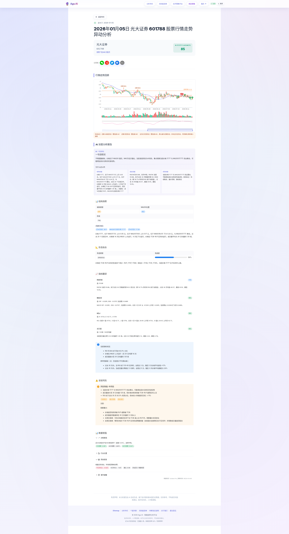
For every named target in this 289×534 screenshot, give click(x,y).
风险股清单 (143, 511)
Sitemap (116, 511)
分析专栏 (125, 511)
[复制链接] (122, 63)
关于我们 (164, 511)
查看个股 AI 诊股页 (103, 52)
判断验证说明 (154, 511)
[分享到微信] (102, 63)
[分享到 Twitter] (112, 63)
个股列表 (133, 511)
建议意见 (173, 511)
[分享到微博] (107, 63)
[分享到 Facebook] (117, 63)
